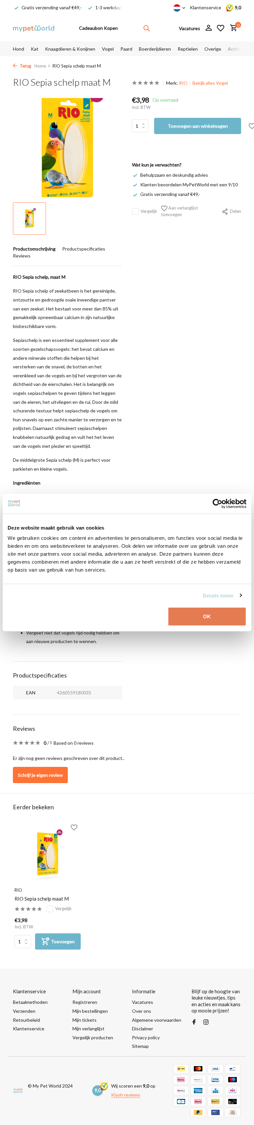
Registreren (84, 1002)
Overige (212, 49)
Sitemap (140, 1046)
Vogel (108, 49)
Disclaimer (142, 1028)
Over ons (141, 1011)
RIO (183, 83)
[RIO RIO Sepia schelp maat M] (48, 853)
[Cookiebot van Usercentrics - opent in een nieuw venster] (217, 503)
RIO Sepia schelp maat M (42, 899)
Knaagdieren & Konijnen (70, 49)
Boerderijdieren (155, 49)
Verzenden (24, 1011)
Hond (18, 49)
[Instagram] (206, 1022)
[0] (232, 28)
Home (40, 66)
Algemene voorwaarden (156, 1020)
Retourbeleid (26, 1020)
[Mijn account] (208, 28)
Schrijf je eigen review (40, 775)
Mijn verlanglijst (88, 1028)
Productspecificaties (83, 249)
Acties (234, 49)
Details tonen (218, 595)
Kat (34, 49)
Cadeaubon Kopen (98, 28)
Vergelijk (149, 211)
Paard (126, 49)
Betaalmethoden (30, 1002)
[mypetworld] (33, 28)
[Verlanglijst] (220, 28)
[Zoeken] (146, 28)
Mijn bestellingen (90, 1011)
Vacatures (142, 1002)
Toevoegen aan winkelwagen (198, 126)
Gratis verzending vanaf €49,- (170, 194)
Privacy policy (146, 1037)
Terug (25, 66)
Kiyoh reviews (125, 1095)
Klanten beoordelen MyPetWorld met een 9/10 (189, 184)
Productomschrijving (34, 249)
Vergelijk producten (92, 1037)
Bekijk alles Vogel (210, 83)
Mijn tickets (84, 1020)
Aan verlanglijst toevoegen (179, 211)
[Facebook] (194, 1022)
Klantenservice (205, 7)
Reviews (21, 255)
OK (207, 616)
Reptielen (188, 49)
